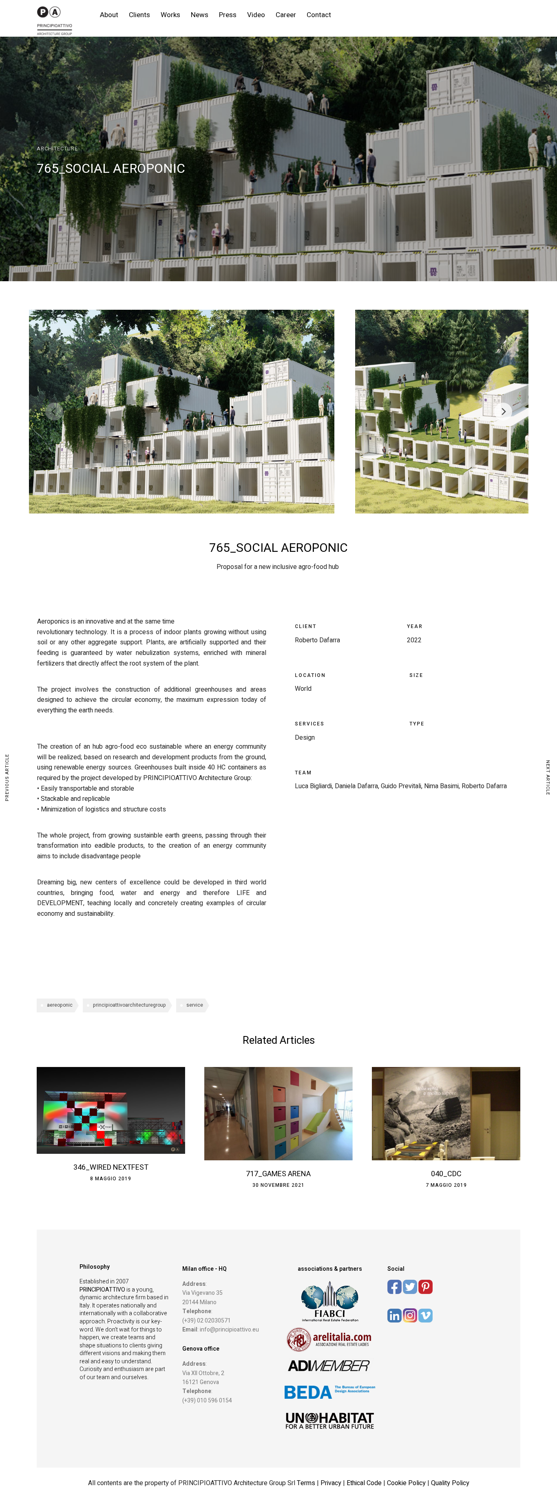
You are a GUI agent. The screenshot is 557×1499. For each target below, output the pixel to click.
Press (228, 15)
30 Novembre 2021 (278, 1185)
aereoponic (60, 1005)
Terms (306, 1483)
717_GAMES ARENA (278, 1173)
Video (256, 15)
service (194, 1005)
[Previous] (54, 412)
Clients (139, 15)
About (109, 15)
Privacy (331, 1483)
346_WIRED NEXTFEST (110, 1167)
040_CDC (446, 1173)
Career (286, 15)
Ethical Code (365, 1483)
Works (170, 15)
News (199, 15)
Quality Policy (450, 1483)
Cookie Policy (406, 1483)
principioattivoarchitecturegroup (129, 1005)
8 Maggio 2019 (110, 1178)
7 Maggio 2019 (446, 1185)
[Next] (503, 412)
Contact (319, 15)
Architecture (57, 148)
